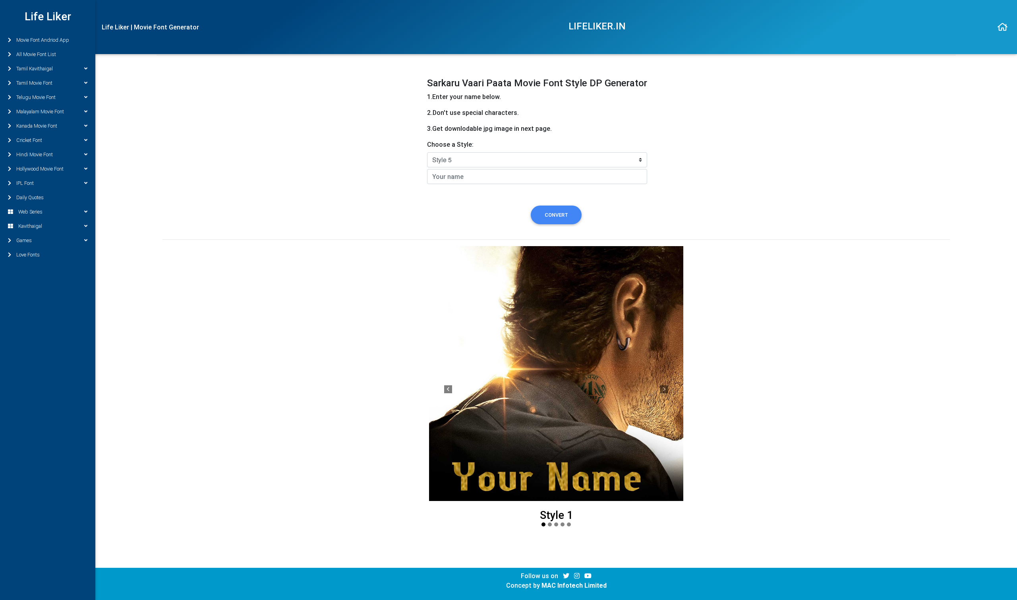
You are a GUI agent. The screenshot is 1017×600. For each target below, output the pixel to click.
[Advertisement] (289, 133)
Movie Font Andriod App (42, 40)
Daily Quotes (30, 197)
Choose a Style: (450, 144)
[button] (448, 389)
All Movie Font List (36, 54)
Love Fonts (28, 254)
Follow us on (540, 576)
